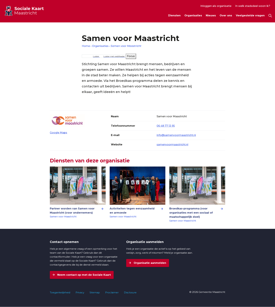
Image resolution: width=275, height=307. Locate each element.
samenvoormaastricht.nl (172, 144)
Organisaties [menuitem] (193, 15)
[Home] (30, 10)
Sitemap (95, 292)
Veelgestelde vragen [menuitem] (250, 15)
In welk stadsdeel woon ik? (252, 5)
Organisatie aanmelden (149, 262)
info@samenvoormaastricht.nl (176, 135)
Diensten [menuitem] (174, 15)
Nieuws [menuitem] (211, 15)
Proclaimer (112, 292)
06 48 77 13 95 (166, 125)
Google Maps (58, 132)
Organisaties (100, 46)
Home (86, 46)
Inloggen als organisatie (215, 5)
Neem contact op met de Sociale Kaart (83, 274)
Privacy (80, 292)
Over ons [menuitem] (226, 15)
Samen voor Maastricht (126, 46)
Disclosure (130, 292)
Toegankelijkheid (60, 292)
